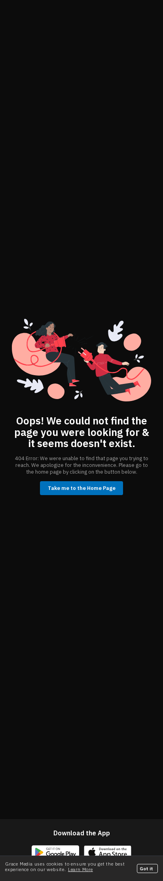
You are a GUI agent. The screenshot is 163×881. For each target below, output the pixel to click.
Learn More (80, 869)
